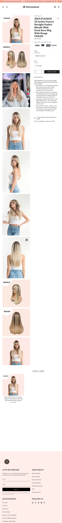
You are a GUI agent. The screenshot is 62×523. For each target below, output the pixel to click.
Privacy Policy (27, 493)
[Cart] (58, 7)
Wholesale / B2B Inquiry (9, 521)
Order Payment (36, 473)
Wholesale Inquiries (37, 486)
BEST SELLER (37, 16)
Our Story (5, 502)
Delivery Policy (36, 476)
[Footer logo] (6, 461)
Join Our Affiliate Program (9, 518)
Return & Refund (36, 480)
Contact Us (5, 509)
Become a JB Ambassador (9, 515)
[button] (7, 7)
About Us (5, 505)
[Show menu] (3, 7)
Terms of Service (7, 494)
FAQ (33, 489)
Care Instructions (36, 483)
